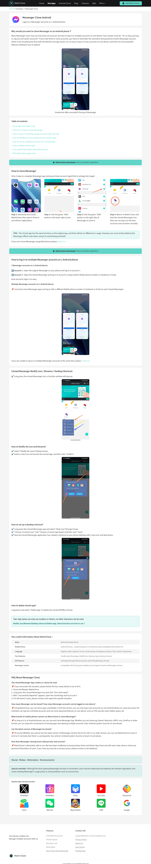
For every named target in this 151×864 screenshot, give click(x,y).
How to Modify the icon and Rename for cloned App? (34, 137)
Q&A (94, 3)
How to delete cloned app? (24, 145)
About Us (79, 843)
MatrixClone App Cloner (69, 642)
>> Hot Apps (18, 9)
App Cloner (80, 847)
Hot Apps (51, 3)
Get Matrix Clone (132, 3)
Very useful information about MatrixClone (30, 149)
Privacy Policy (81, 839)
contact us (61, 241)
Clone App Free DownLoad (24, 126)
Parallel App (80, 851)
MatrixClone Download (77, 162)
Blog (76, 3)
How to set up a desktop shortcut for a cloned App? (34, 141)
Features (85, 3)
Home (41, 3)
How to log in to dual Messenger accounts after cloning (36, 134)
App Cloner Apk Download (57, 851)
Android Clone (65, 3)
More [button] (101, 3)
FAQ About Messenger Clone (24, 153)
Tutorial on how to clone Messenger (28, 130)
